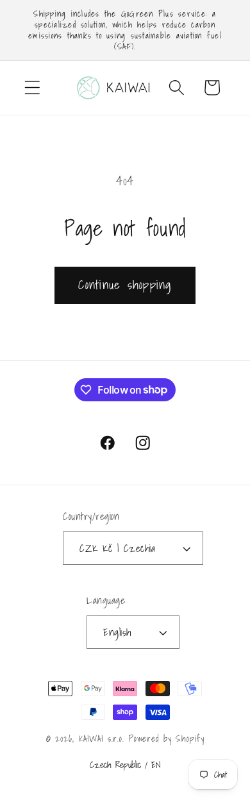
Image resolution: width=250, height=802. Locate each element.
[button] (32, 87)
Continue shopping (124, 284)
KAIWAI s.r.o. (101, 738)
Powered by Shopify (166, 738)
